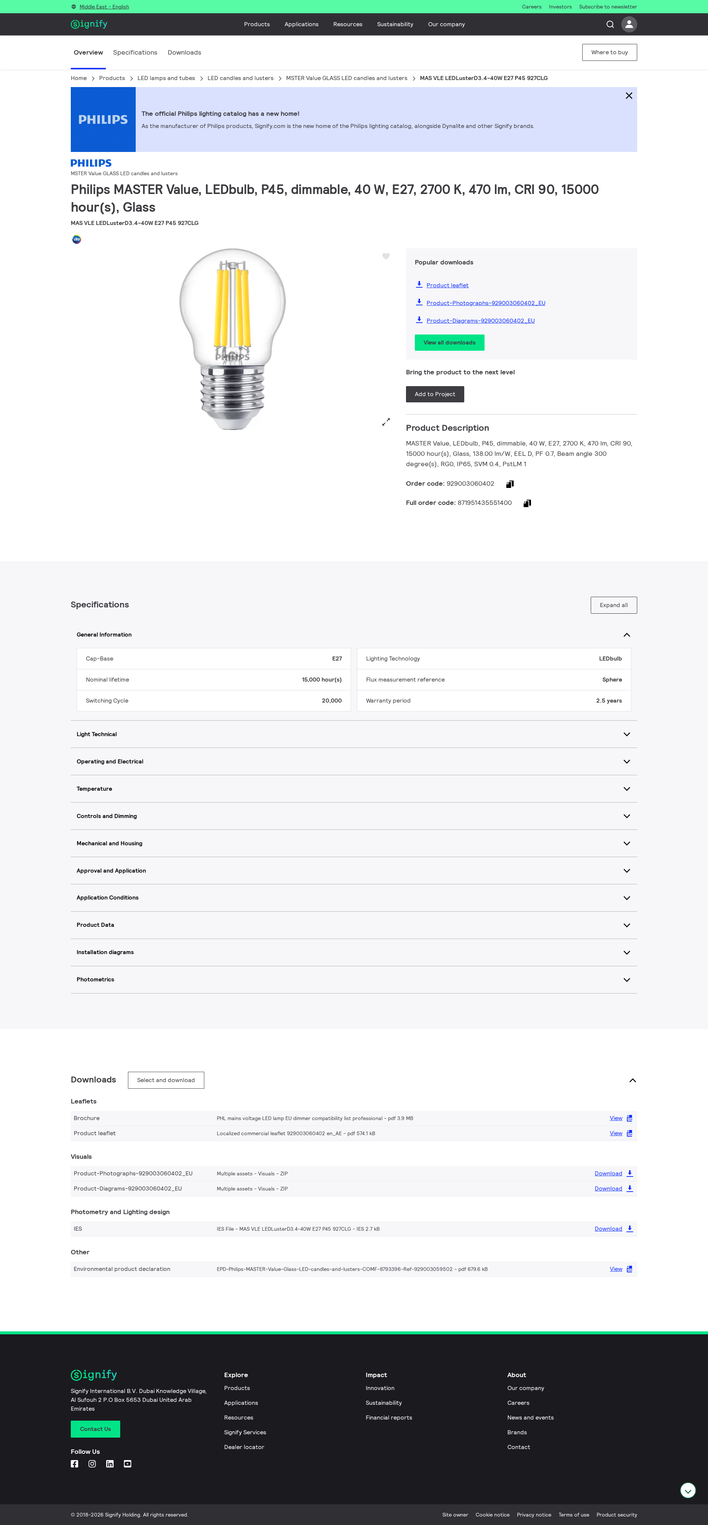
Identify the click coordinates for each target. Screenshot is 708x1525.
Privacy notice (534, 1514)
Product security (617, 1514)
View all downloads (450, 342)
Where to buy (609, 52)
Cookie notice (493, 1514)
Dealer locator (244, 1447)
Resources (347, 24)
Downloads (184, 52)
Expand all (614, 605)
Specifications (135, 52)
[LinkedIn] (110, 1464)
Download (608, 1173)
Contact (518, 1447)
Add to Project (435, 394)
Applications (302, 24)
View (616, 1118)
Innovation (380, 1388)
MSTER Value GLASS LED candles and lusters (346, 78)
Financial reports (389, 1417)
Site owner (455, 1514)
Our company (446, 24)
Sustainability (395, 24)
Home (79, 78)
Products (257, 24)
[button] (79, 339)
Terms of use (574, 1514)
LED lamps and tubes (166, 78)
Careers (518, 1403)
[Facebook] (75, 1464)
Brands (517, 1432)
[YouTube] (128, 1464)
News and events (530, 1417)
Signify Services (245, 1432)
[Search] (610, 24)
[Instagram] (92, 1464)
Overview (88, 52)
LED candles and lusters (241, 78)
